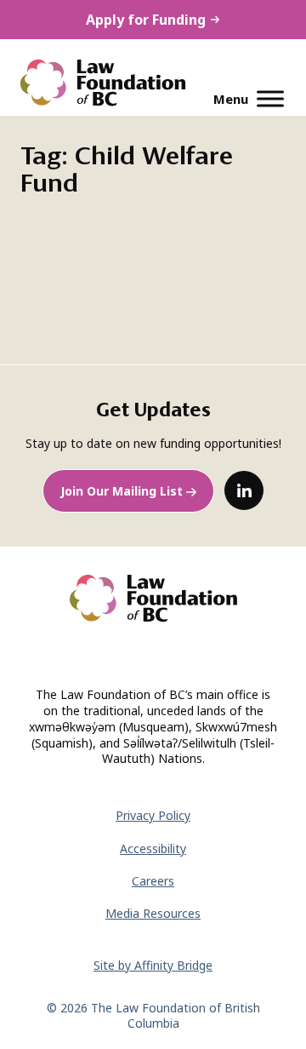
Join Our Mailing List (121, 491)
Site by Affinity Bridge (153, 965)
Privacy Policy (153, 815)
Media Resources (153, 913)
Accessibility (153, 848)
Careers (153, 881)
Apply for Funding (146, 19)
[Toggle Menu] (270, 98)
